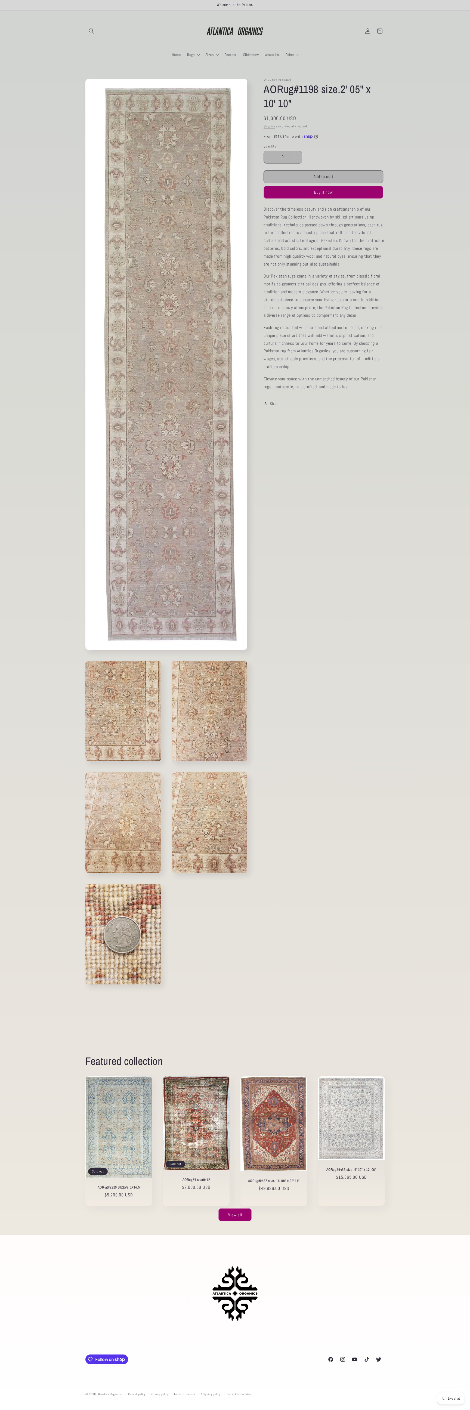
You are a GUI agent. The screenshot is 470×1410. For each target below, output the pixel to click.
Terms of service (185, 1394)
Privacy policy (159, 1394)
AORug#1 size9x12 (196, 1180)
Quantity (270, 146)
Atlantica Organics (110, 1394)
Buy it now (323, 192)
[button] (91, 31)
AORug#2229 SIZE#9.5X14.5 (119, 1187)
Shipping (269, 126)
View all (235, 1214)
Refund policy (137, 1394)
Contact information (239, 1394)
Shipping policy (211, 1394)
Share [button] (274, 403)
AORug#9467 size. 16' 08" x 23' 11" (273, 1181)
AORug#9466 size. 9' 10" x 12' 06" (351, 1169)
